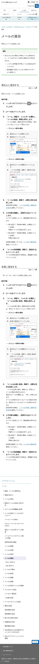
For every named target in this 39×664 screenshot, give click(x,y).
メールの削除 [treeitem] (9, 581)
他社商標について (8, 646)
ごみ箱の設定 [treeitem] (9, 597)
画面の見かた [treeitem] (9, 495)
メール (28, 27)
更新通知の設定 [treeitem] (10, 614)
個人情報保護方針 (8, 650)
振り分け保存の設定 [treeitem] (11, 618)
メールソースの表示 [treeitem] (11, 519)
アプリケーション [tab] (32, 17)
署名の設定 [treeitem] (8, 606)
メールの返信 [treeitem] (9, 558)
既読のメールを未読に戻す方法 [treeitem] (14, 504)
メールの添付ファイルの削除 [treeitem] (14, 585)
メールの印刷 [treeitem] (9, 550)
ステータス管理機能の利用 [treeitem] (13, 509)
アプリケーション (19, 27)
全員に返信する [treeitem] (10, 565)
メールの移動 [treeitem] (9, 577)
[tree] (16, 564)
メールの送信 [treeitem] (9, 554)
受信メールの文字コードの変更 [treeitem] (14, 531)
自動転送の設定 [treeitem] (10, 622)
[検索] (37, 6)
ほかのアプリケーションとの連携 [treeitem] (14, 637)
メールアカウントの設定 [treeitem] (13, 601)
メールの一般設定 (29, 242)
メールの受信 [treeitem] (9, 499)
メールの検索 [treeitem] (9, 546)
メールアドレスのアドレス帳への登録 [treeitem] (14, 537)
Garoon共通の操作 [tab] (6, 17)
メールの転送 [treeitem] (9, 573)
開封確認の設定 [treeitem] (10, 626)
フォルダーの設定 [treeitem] (10, 589)
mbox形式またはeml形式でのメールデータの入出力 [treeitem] (14, 631)
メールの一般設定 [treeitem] (10, 593)
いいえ (35, 642)
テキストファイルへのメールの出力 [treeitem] (14, 524)
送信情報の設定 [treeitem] (10, 610)
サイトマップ (7, 654)
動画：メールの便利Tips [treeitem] (12, 491)
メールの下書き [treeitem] (10, 569)
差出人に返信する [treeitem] (10, 562)
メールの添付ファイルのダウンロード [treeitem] (14, 514)
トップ (3, 27)
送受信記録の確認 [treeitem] (10, 542)
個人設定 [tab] (19, 17)
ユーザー (9, 27)
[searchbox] (18, 6)
